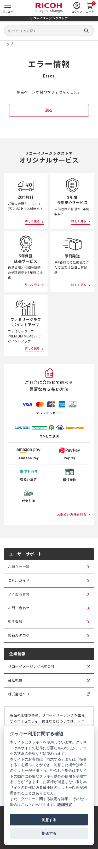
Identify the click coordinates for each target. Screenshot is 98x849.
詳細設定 (64, 804)
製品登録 (15, 622)
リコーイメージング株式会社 (31, 669)
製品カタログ (19, 635)
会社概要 (15, 682)
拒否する (49, 833)
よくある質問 (19, 594)
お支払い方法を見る (72, 515)
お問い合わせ (19, 608)
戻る (49, 110)
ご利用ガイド (19, 580)
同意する (49, 820)
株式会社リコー (20, 696)
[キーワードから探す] (49, 31)
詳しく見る (32, 221)
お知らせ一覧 (19, 567)
